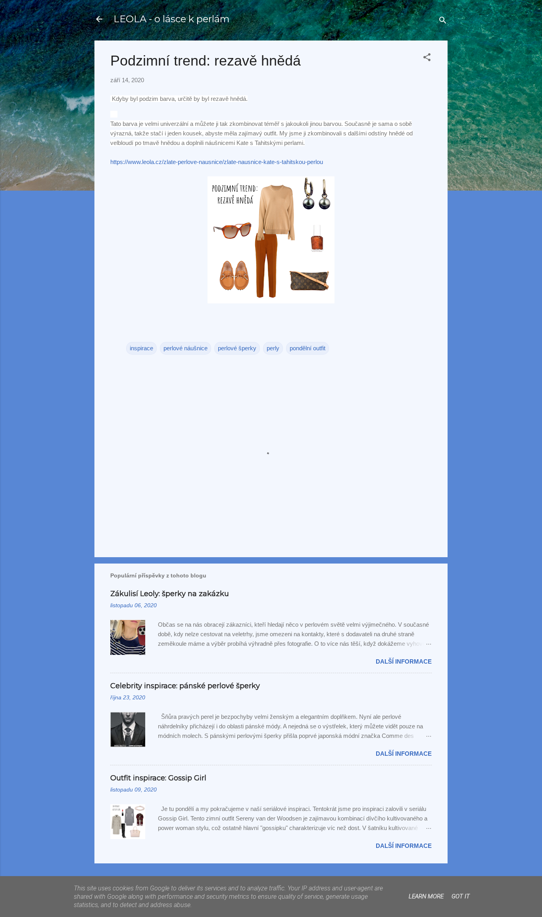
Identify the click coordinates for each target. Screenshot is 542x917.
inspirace (141, 348)
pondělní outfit (307, 348)
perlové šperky (237, 348)
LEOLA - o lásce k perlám (171, 19)
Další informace (404, 661)
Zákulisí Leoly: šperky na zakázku (169, 593)
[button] (427, 58)
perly (273, 348)
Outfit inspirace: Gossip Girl (158, 778)
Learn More (426, 896)
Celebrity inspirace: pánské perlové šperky (185, 685)
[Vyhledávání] (443, 22)
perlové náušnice (185, 348)
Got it (461, 896)
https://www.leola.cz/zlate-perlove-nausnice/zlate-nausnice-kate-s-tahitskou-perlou (216, 161)
